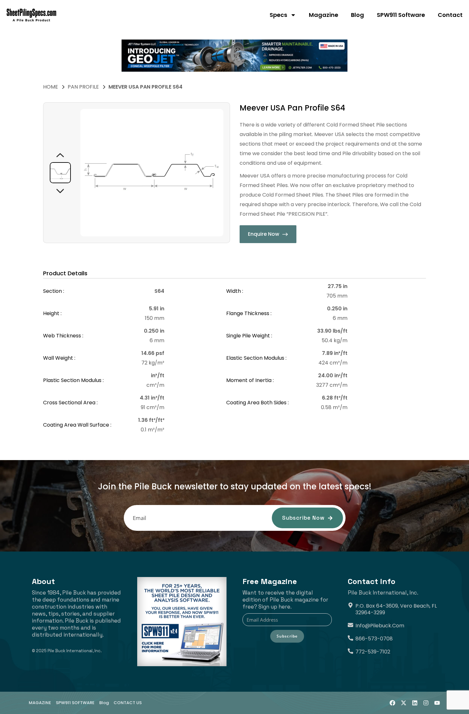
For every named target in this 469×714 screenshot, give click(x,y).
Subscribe (287, 636)
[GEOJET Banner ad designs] (234, 55)
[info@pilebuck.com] (350, 625)
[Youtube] (437, 703)
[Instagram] (426, 703)
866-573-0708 (374, 638)
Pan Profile (83, 86)
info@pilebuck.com (379, 625)
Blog (357, 15)
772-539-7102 (372, 651)
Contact (450, 15)
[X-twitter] (403, 703)
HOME (50, 86)
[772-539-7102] (350, 651)
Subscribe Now (303, 517)
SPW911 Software (401, 15)
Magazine (323, 15)
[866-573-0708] (350, 638)
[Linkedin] (415, 703)
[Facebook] (392, 703)
